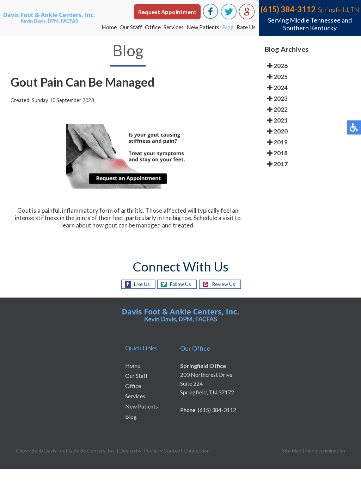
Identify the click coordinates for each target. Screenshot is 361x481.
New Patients (202, 27)
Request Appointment (167, 11)
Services (174, 27)
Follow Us (180, 284)
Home (109, 27)
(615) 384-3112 (288, 9)
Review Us (223, 284)
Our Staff (131, 27)
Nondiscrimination (325, 451)
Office (153, 27)
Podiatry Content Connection (177, 451)
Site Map (291, 451)
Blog (228, 27)
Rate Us (246, 27)
